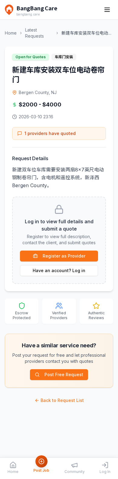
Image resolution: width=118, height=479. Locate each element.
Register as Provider (64, 255)
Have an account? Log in (59, 270)
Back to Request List (62, 400)
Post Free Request (63, 374)
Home (11, 32)
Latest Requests (34, 33)
